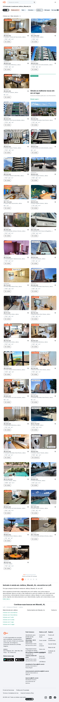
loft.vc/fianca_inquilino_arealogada (36, 652)
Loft (4, 607)
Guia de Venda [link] (52, 644)
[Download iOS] (19, 660)
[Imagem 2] (17, 31)
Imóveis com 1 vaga (8, 622)
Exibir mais (6, 599)
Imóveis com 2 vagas (8, 624)
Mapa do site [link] (51, 647)
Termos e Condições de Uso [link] (10, 693)
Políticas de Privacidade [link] (22, 690)
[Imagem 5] (20, 31)
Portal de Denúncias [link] (8, 690)
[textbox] (21, 2)
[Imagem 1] (16, 31)
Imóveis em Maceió (12, 607)
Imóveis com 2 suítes (8, 619)
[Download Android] (8, 660)
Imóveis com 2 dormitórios (10, 612)
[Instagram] (46, 697)
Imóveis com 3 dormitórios (10, 615)
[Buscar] (34, 2)
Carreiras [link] (41, 652)
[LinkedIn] (50, 697)
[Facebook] (55, 697)
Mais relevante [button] (15, 16)
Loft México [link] (42, 661)
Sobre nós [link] (42, 649)
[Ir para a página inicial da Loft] (5, 2)
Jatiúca (21, 607)
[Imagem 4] (19, 31)
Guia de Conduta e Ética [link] (27, 693)
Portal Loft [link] (51, 635)
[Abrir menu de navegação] (55, 2)
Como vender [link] (43, 640)
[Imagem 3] (18, 31)
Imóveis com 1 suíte (8, 617)
